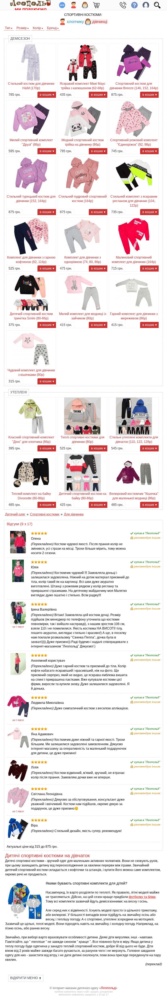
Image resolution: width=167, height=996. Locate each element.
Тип (7, 28)
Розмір (21, 28)
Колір (37, 28)
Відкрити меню (25, 978)
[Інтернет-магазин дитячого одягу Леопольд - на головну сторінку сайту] (27, 5)
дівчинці (99, 21)
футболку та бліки (142, 897)
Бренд (52, 28)
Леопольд (108, 988)
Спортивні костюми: (83, 15)
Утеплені (18, 392)
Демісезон (20, 38)
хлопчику (75, 21)
